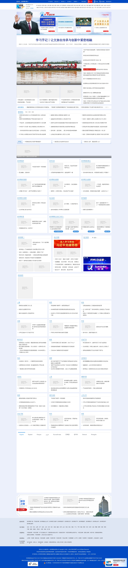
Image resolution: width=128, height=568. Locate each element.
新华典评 (64, 267)
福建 (58, 535)
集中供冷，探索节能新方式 (90, 341)
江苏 (49, 535)
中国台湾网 (64, 546)
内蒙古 (34, 537)
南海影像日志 (68, 264)
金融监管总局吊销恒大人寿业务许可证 (61, 119)
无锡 (45, 537)
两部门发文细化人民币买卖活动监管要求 (94, 88)
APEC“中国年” (74, 259)
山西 (37, 535)
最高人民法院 (60, 550)
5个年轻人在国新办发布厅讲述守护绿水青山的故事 (32, 134)
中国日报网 (42, 546)
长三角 (48, 537)
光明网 (79, 546)
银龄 (66, 7)
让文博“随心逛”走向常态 (25, 209)
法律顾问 (57, 562)
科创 (77, 5)
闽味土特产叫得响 (50, 102)
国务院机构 (40, 550)
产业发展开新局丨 (66, 100)
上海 (46, 535)
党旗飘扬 (57, 262)
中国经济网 (58, 546)
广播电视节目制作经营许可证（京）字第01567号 (72, 566)
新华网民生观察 (22, 198)
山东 (64, 535)
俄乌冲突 (63, 270)
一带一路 (96, 7)
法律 (105, 5)
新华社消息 (58, 267)
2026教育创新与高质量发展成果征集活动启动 (63, 309)
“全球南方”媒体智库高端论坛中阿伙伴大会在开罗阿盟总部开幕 (87, 508)
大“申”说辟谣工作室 (58, 231)
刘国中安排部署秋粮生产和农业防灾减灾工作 (31, 119)
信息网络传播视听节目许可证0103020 (93, 566)
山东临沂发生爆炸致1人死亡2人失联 (60, 134)
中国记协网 (80, 541)
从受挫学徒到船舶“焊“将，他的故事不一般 (62, 172)
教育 (72, 5)
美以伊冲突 (70, 270)
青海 (105, 535)
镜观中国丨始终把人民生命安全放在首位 (32, 83)
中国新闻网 (90, 546)
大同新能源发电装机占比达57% (27, 410)
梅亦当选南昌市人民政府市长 (26, 313)
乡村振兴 (63, 7)
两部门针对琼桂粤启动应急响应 (95, 103)
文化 (85, 5)
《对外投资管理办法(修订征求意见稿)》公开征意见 (32, 130)
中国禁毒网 (37, 543)
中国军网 (84, 546)
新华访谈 (52, 161)
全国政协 (46, 550)
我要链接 (49, 562)
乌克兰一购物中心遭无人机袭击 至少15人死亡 (94, 119)
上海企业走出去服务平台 (47, 543)
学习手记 (70, 31)
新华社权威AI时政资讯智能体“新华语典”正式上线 (76, 516)
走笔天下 (76, 267)
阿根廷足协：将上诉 (100, 130)
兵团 (42, 537)
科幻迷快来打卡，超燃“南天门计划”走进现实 (95, 351)
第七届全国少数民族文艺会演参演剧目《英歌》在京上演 (38, 428)
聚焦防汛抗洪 (76, 264)
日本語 (67, 443)
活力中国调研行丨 (44, 100)
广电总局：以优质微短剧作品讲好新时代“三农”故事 (32, 123)
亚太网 (99, 7)
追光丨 (21, 252)
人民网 (28, 546)
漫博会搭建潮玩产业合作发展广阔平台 (93, 359)
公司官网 (28, 6)
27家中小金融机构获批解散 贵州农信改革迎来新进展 (39, 335)
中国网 (32, 546)
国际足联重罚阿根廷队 (88, 130)
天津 (31, 535)
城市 (73, 7)
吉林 (43, 535)
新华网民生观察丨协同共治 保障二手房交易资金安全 (71, 391)
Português (94, 443)
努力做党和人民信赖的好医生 (65, 27)
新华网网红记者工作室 (56, 216)
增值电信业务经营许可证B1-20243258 (52, 566)
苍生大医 (79, 27)
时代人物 (70, 262)
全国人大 (35, 550)
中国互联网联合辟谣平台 (71, 541)
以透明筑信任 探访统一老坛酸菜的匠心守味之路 (31, 373)
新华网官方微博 (53, 530)
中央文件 (108, 5)
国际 (50, 5)
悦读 (90, 7)
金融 (38, 7)
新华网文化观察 (86, 179)
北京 (28, 535)
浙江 (52, 535)
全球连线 (69, 5)
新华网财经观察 (22, 179)
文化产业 (108, 7)
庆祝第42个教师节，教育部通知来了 (60, 305)
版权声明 (53, 562)
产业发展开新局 (59, 264)
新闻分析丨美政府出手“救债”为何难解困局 (30, 258)
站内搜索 (102, 1)
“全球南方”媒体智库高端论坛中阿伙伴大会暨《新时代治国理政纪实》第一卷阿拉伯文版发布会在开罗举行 (52, 508)
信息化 (49, 7)
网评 (55, 5)
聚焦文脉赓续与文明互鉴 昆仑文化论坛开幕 (41, 520)
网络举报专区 (108, 1)
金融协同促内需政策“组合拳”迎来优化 (94, 75)
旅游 (76, 7)
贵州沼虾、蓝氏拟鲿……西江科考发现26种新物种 (64, 130)
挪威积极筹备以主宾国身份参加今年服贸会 (38, 107)
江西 (61, 535)
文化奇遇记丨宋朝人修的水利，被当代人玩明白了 (96, 355)
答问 (107, 83)
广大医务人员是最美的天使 (100, 27)
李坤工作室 (76, 231)
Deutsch (84, 443)
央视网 (47, 546)
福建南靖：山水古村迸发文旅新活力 (92, 373)
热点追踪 (52, 198)
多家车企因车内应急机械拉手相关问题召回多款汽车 (64, 123)
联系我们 (44, 562)
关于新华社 (50, 1)
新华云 (72, 562)
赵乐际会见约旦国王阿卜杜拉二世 (92, 60)
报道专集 (106, 15)
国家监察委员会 (52, 550)
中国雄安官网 (62, 541)
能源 (78, 7)
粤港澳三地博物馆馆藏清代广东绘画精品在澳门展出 (65, 107)
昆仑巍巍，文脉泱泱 (24, 172)
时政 (45, 5)
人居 (50, 385)
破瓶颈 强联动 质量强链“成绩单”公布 (60, 115)
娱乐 (85, 7)
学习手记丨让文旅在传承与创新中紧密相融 (64, 40)
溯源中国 (70, 7)
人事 (48, 5)
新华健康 (84, 198)
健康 (90, 5)
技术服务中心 (67, 562)
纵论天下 (57, 270)
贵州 (90, 535)
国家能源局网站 (98, 541)
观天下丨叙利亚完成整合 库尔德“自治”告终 (30, 260)
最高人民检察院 (68, 550)
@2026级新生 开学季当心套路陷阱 (60, 209)
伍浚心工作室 (91, 231)
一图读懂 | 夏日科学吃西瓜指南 (27, 377)
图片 (100, 5)
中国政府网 (29, 541)
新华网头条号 (96, 530)
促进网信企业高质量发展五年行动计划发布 (94, 83)
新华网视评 (20, 161)
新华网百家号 (103, 530)
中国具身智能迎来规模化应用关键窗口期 (94, 98)
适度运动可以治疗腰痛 (102, 335)
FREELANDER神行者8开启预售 (59, 341)
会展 (80, 7)
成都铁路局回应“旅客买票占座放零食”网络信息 (63, 126)
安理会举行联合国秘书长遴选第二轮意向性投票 (94, 126)
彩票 (83, 7)
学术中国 (58, 7)
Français (39, 443)
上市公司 (104, 7)
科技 (75, 5)
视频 (97, 5)
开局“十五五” (58, 259)
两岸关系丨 (22, 255)
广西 (78, 535)
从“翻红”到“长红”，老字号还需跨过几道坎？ (30, 191)
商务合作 (62, 562)
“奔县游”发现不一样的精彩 (39, 167)
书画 (87, 5)
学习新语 (106, 31)
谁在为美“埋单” (105, 134)
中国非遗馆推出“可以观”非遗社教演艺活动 (92, 107)
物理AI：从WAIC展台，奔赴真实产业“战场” (62, 191)
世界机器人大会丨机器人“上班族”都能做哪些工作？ (96, 96)
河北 (34, 535)
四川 (87, 535)
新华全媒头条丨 (37, 242)
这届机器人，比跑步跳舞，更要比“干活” (33, 252)
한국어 (76, 443)
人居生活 (46, 7)
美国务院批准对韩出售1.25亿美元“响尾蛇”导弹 (94, 123)
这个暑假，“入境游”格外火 (71, 204)
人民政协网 (96, 546)
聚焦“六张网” (66, 259)
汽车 (40, 7)
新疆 (31, 537)
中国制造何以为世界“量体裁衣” (33, 141)
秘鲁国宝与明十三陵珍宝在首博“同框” (27, 156)
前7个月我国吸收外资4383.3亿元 (92, 79)
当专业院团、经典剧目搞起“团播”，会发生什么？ (96, 191)
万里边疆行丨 (21, 100)
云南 (93, 535)
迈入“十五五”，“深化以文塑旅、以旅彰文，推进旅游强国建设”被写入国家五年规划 (87, 44)
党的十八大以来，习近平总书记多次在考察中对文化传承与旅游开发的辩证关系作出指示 (42, 44)
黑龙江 (38, 537)
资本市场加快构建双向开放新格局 (92, 407)
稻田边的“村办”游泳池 (102, 69)
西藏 (96, 535)
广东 (75, 535)
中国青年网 (52, 546)
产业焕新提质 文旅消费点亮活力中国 (34, 249)
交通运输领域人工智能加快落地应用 (92, 305)
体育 (82, 5)
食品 (42, 7)
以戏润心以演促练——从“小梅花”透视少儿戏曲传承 (32, 434)
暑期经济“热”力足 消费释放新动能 (92, 93)
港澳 (58, 5)
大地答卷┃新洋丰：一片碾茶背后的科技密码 (31, 369)
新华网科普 (20, 216)
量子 (80, 5)
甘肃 (102, 535)
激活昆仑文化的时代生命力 (62, 141)
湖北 (69, 535)
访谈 (95, 5)
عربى (47, 443)
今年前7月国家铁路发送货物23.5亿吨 (60, 410)
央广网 (75, 546)
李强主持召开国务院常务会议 (91, 55)
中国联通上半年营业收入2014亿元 (28, 396)
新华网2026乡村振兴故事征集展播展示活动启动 (95, 369)
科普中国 (92, 541)
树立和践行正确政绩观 (89, 69)
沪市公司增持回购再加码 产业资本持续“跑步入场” (96, 410)
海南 (81, 535)
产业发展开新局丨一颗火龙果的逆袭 (92, 396)
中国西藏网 (70, 546)
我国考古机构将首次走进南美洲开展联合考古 (94, 115)
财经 (53, 5)
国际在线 (37, 546)
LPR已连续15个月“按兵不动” (26, 341)
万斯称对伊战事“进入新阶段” (93, 134)
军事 (92, 5)
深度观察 (20, 237)
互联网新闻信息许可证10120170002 (34, 566)
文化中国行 (64, 262)
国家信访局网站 (30, 543)
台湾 (60, 5)
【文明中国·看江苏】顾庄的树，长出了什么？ (63, 351)
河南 (66, 535)
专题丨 (85, 73)
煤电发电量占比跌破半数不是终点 (28, 407)
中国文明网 (35, 541)
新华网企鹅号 (30, 532)
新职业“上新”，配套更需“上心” (92, 141)
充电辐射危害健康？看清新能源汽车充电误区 (63, 355)
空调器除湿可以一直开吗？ (26, 228)
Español (30, 443)
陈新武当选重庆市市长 (25, 309)
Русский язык (57, 443)
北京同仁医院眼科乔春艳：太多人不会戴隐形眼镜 (64, 377)
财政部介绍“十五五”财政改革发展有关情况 (98, 73)
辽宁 (40, 535)
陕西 (99, 535)
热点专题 (56, 237)
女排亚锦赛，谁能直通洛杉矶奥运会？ (93, 434)
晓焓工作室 (107, 231)
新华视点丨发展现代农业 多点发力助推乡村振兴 (95, 377)
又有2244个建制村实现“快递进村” (60, 359)
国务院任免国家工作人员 (25, 305)
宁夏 (28, 537)
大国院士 (76, 262)
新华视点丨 (22, 249)
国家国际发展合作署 (53, 541)
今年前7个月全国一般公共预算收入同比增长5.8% (32, 126)
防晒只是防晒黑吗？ (88, 209)
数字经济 (54, 7)
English (22, 443)
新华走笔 (70, 267)
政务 (102, 5)
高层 (43, 5)
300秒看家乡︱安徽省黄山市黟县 (59, 414)
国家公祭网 (86, 541)
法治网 (101, 546)
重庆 (84, 535)
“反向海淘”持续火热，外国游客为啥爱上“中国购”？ (96, 172)
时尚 (88, 7)
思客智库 (64, 5)
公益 (92, 7)
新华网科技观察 (54, 179)
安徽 (55, 535)
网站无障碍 (84, 1)
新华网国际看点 (86, 161)
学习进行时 (38, 5)
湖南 (72, 535)
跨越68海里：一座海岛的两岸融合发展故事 (36, 255)
